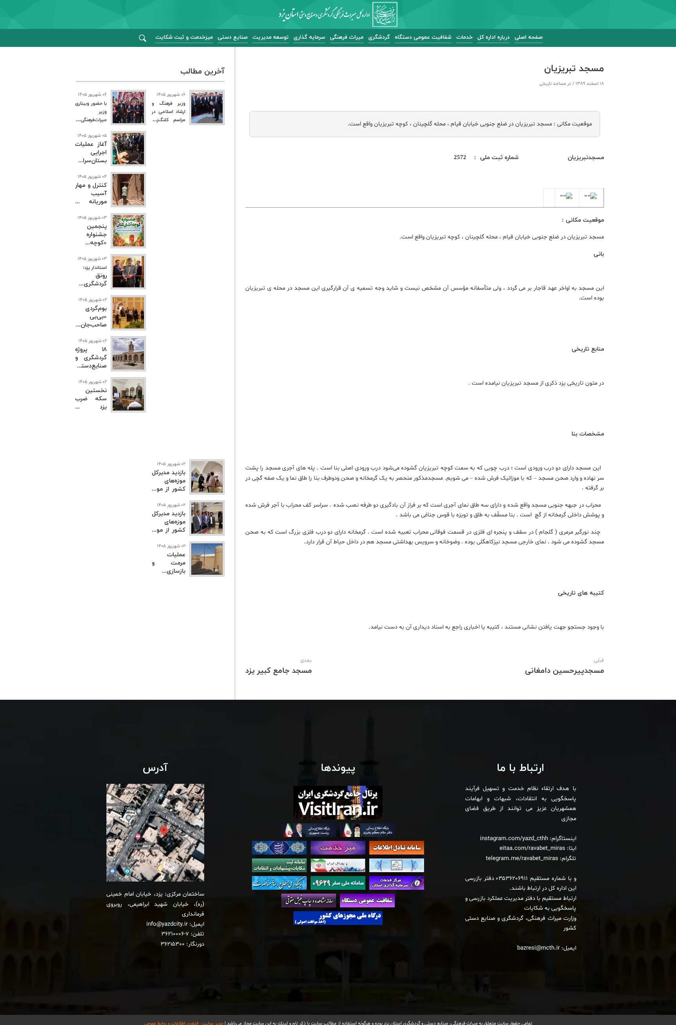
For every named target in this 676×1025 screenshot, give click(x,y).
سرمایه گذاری (309, 37)
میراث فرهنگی (346, 37)
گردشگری (379, 37)
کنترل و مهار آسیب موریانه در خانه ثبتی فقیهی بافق (91, 201)
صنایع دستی (233, 37)
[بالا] (648, 1001)
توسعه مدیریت (270, 37)
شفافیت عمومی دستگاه (423, 37)
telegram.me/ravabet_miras (522, 859)
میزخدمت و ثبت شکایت (184, 37)
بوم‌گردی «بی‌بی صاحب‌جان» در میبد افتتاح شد (91, 325)
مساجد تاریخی (552, 84)
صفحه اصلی (528, 37)
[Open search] (142, 38)
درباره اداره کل (493, 37)
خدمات (464, 37)
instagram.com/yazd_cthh (514, 839)
